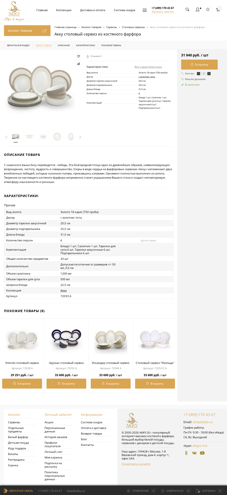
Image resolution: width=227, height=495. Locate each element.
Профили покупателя (52, 444)
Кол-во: (190, 73)
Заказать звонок (163, 11)
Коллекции (63, 10)
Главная (42, 10)
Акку (63, 290)
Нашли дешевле (195, 79)
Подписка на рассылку (53, 464)
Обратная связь (20, 491)
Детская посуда (18, 443)
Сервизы (14, 422)
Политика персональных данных (55, 475)
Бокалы (13, 454)
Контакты (87, 445)
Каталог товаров (20, 31)
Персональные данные (55, 429)
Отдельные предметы (16, 429)
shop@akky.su (203, 422)
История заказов (56, 437)
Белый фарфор (18, 437)
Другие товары (148, 240)
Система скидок (124, 10)
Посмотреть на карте (136, 464)
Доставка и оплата (92, 10)
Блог (84, 439)
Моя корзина (53, 457)
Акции (49, 422)
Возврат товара (91, 433)
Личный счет (53, 452)
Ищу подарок (17, 448)
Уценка (13, 465)
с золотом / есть (147, 76)
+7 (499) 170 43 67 (199, 414)
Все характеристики (148, 67)
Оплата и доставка (93, 428)
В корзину (24, 383)
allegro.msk (199, 446)
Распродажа (16, 459)
